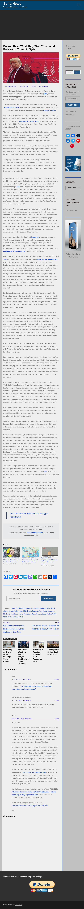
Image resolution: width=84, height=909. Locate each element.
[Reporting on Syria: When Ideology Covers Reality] (9, 644)
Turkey (20, 617)
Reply (57, 679)
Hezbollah (11, 611)
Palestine (27, 614)
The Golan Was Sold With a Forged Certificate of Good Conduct (23, 657)
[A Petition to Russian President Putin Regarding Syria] (38, 644)
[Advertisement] (42, 25)
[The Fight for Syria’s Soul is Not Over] (53, 644)
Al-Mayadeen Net (49, 110)
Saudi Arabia (47, 614)
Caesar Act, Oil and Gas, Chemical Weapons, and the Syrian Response (11, 560)
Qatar (33, 614)
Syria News (12, 3)
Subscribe (48, 598)
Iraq (21, 611)
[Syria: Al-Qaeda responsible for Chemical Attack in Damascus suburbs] (49, 552)
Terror (10, 617)
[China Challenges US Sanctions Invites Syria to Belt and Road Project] (30, 552)
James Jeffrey (37, 611)
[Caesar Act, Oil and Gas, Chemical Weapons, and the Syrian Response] (11, 552)
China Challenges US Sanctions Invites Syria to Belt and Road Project (30, 560)
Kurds (45, 611)
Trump (15, 617)
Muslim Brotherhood (10, 614)
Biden (13, 608)
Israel (29, 611)
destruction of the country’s (14, 251)
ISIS (18, 187)
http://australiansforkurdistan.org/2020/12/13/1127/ (30, 806)
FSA (49, 608)
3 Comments (43, 86)
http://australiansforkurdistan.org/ (34, 772)
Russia (38, 614)
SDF (45, 94)
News (21, 614)
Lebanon (51, 611)
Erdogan (43, 608)
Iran (17, 611)
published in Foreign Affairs (29, 121)
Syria (33, 86)
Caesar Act (35, 608)
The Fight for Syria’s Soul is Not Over (53, 652)
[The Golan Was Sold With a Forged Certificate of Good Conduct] (24, 644)
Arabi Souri (24, 86)
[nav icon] (79, 5)
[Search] (77, 72)
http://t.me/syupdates (35, 532)
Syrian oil (34, 237)
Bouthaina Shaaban (11, 107)
